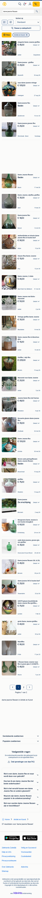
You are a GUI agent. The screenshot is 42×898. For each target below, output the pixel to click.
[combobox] (18, 11)
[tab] (4, 22)
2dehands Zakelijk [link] (9, 848)
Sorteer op (19, 18)
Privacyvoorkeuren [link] (9, 861)
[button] (24, 4)
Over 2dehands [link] (8, 867)
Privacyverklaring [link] (8, 856)
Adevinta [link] (24, 867)
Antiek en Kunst (19, 35)
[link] (4, 4)
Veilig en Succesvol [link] (28, 848)
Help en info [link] (6, 852)
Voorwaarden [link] (26, 852)
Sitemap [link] (5, 871)
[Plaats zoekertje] (36, 4)
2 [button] (23, 687)
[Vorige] (12, 687)
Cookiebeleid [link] (26, 856)
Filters (8, 35)
